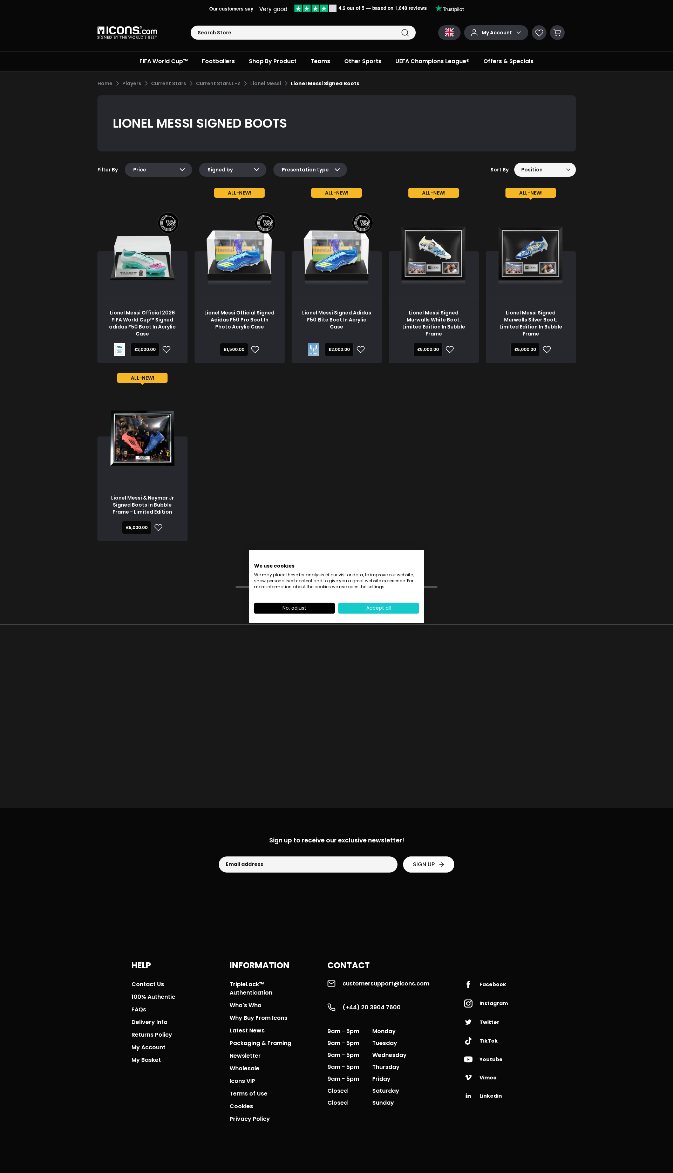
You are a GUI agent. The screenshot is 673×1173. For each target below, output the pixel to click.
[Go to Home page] (127, 32)
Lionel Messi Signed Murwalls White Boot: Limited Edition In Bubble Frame (433, 323)
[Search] (405, 32)
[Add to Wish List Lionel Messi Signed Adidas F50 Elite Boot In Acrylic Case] (359, 349)
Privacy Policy (250, 1119)
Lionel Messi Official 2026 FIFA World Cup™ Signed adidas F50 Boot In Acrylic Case (142, 323)
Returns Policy (151, 1035)
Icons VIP (242, 1081)
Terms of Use (248, 1094)
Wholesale (244, 1068)
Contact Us (147, 984)
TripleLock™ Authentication (251, 988)
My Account (148, 1047)
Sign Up (424, 864)
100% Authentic (153, 997)
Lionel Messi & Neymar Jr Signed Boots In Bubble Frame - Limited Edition (142, 504)
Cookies (241, 1106)
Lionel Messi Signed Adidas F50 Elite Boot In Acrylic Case (336, 319)
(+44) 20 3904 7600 (371, 1007)
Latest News (247, 1030)
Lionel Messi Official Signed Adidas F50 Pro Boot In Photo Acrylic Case (239, 319)
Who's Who (245, 1005)
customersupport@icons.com (385, 983)
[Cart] (557, 32)
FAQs (138, 1009)
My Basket (146, 1060)
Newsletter (245, 1056)
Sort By (499, 169)
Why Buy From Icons (258, 1018)
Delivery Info (149, 1022)
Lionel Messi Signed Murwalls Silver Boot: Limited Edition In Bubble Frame (530, 323)
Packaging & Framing (260, 1043)
